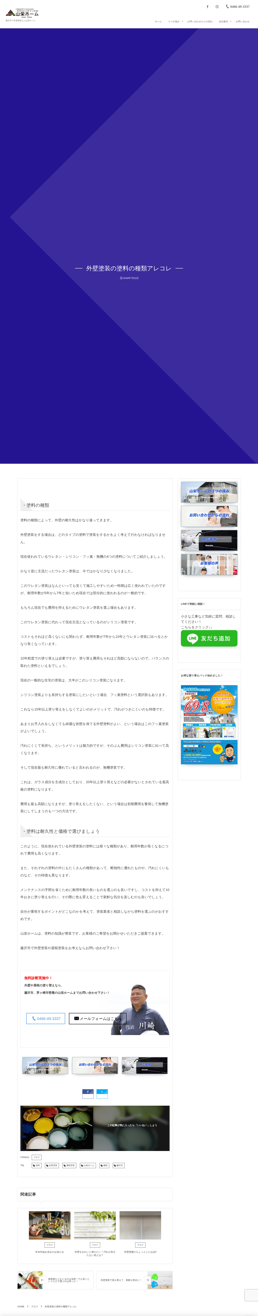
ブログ (36, 1157)
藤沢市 (120, 1165)
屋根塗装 (70, 1165)
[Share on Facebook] (207, 6)
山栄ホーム (89, 1165)
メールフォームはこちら (101, 1019)
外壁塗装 (53, 1165)
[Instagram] (217, 6)
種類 (105, 1165)
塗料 (38, 1165)
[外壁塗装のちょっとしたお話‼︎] (140, 1225)
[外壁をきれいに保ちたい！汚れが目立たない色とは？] (95, 1225)
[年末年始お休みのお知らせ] (49, 1225)
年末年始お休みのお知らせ (49, 1252)
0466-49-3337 (49, 1019)
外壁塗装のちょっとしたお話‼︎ (140, 1252)
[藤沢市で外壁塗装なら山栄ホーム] (22, 13)
